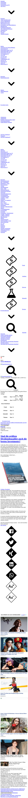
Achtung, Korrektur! (5, 489)
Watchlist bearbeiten (5, 339)
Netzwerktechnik (4, 222)
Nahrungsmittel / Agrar (6, 220)
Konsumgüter (4, 210)
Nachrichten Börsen (5, 790)
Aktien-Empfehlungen (15, 790)
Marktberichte (4, 26)
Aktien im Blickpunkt (5, 19)
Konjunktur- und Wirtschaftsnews (8, 25)
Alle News (3, 6)
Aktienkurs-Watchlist (5, 337)
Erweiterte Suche (4, 105)
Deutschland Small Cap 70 (7, 50)
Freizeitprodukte (4, 195)
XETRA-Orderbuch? (5, 137)
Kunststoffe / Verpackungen (7, 213)
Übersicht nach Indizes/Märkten (8, 47)
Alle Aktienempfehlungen (6, 28)
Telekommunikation (5, 229)
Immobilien (3, 205)
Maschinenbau (4, 217)
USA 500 (3, 55)
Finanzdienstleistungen (6, 193)
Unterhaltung (4, 231)
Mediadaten (15, 792)
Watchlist (24, 332)
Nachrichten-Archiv (8, 791)
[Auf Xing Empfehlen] (11, 558)
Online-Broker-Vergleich (6, 122)
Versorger (3, 232)
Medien (2, 90)
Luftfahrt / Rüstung (5, 215)
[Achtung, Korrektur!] (14, 488)
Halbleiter (3, 199)
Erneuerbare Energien (5, 191)
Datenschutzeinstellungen (6, 792)
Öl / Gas (2, 223)
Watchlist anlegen (5, 342)
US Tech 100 (4, 56)
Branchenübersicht (5, 77)
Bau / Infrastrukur (5, 182)
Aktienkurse (3, 117)
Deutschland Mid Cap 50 (6, 51)
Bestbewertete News (5, 22)
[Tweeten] (11, 547)
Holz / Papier (4, 202)
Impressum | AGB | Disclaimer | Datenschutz (11, 795)
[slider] (3, 431)
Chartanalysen (4, 30)
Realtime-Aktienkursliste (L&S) (8, 119)
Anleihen (24, 276)
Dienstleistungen (4, 187)
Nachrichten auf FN (5, 5)
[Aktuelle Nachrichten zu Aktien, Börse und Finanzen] (6, 364)
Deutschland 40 (4, 48)
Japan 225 (3, 63)
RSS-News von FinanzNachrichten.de (9, 796)
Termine (2, 32)
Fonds (23, 265)
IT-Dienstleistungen (5, 209)
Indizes (2, 46)
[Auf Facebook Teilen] (11, 536)
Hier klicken (3, 525)
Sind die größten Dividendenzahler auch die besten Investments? (14, 439)
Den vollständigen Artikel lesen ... (8, 455)
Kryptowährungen (5, 310)
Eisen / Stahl (3, 188)
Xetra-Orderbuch (11, 788)
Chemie (2, 186)
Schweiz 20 (3, 60)
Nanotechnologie (4, 219)
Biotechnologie (4, 184)
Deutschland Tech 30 (5, 52)
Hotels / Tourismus (5, 204)
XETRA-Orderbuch (5, 134)
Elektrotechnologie (5, 190)
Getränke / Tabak (4, 197)
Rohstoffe (3, 226)
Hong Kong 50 (4, 64)
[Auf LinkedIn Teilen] (11, 569)
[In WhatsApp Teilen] (11, 580)
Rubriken (3, 18)
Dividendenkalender (5, 121)
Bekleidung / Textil (5, 183)
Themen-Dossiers (5, 34)
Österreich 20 (4, 61)
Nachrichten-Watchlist (6, 336)
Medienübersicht (4, 91)
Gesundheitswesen (5, 196)
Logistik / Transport (5, 214)
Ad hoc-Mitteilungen (5, 21)
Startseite (3, 1)
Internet (2, 208)
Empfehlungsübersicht (6, 27)
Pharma (2, 224)
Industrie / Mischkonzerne (6, 206)
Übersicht (3, 135)
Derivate (24, 287)
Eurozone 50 (3, 57)
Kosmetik (3, 211)
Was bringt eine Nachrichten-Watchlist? (9, 341)
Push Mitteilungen (5, 425)
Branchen (3, 76)
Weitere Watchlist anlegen (6, 335)
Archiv (2, 92)
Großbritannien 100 (5, 59)
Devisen (24, 309)
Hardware (3, 201)
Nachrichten (3, 2)
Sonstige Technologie (5, 228)
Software (3, 227)
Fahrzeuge (3, 192)
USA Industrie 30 (5, 54)
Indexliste (3, 150)
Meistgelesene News (5, 23)
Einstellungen (4, 340)
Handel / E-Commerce (6, 200)
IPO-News (3, 31)
